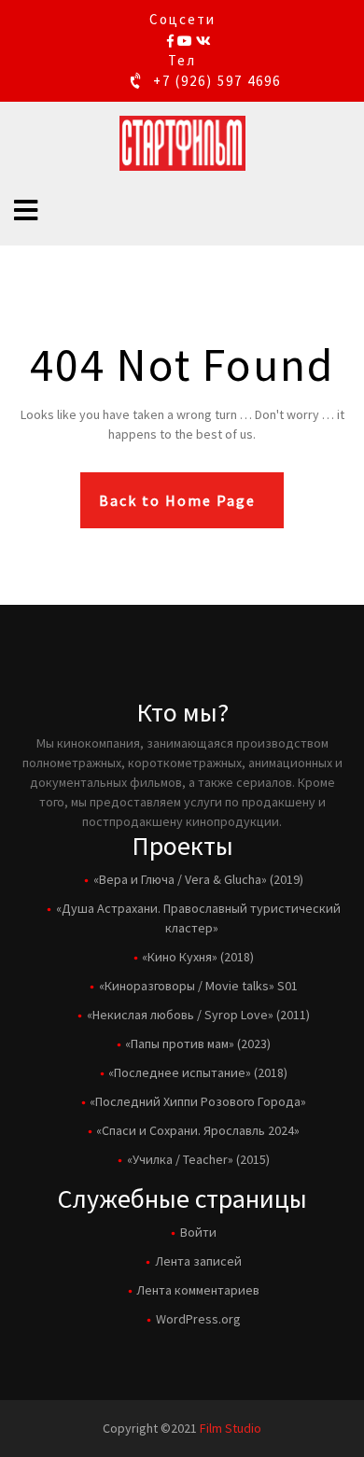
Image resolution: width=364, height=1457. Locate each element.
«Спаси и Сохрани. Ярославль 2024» (198, 1130)
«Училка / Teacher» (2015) (198, 1159)
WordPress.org (198, 1318)
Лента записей (198, 1261)
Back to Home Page (177, 500)
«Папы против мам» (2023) (198, 1043)
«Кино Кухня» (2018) (198, 956)
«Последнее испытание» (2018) (197, 1072)
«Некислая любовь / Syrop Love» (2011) (198, 1014)
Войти (198, 1232)
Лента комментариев (197, 1290)
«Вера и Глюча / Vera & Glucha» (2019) (198, 879)
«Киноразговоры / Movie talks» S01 (198, 985)
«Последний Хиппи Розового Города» (198, 1101)
